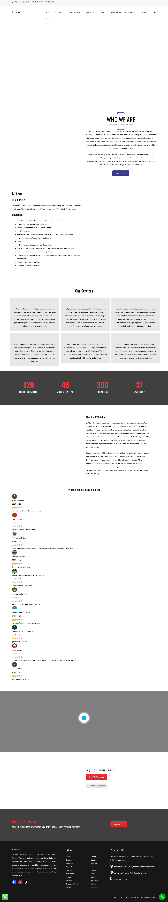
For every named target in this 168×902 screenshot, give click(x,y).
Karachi (69, 860)
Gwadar (94, 870)
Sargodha (94, 887)
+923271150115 (21, 1)
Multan (69, 870)
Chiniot (93, 874)
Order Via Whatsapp (96, 777)
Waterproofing (20, 309)
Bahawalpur (95, 863)
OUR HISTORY (121, 173)
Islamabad (70, 874)
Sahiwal (93, 884)
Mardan (69, 880)
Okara (68, 887)
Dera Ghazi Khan (72, 884)
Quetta (93, 860)
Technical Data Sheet (96, 785)
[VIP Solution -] (18, 12)
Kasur (93, 877)
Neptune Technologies (146, 897)
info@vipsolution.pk (44, 1)
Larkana (94, 856)
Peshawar (94, 880)
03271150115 (124, 879)
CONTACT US (118, 824)
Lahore (68, 856)
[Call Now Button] (162, 896)
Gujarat (69, 867)
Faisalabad (70, 863)
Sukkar (68, 877)
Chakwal (94, 867)
